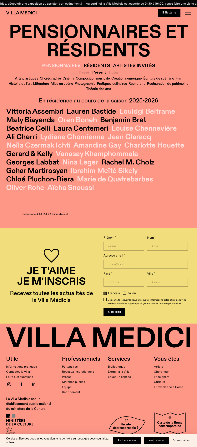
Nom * (151, 238)
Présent (99, 72)
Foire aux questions (19, 377)
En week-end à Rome (168, 387)
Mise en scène (62, 83)
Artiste (158, 367)
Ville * (151, 274)
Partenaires (70, 367)
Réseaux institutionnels (78, 372)
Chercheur (161, 372)
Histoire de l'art (20, 83)
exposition (33, 4)
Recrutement (71, 392)
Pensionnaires (61, 66)
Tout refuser (156, 440)
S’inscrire (114, 312)
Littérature (41, 83)
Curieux (159, 382)
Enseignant (161, 377)
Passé (84, 72)
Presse (67, 377)
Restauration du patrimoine (167, 83)
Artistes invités (134, 66)
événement (70, 4)
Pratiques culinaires (112, 83)
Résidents (97, 66)
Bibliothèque (116, 367)
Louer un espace (119, 377)
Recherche (137, 83)
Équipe (67, 387)
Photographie (85, 83)
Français (114, 293)
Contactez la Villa (18, 372)
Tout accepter (127, 440)
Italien (132, 293)
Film (179, 78)
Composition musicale (93, 78)
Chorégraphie (50, 78)
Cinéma (68, 78)
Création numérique (126, 78)
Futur (114, 72)
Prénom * (110, 238)
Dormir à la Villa (118, 372)
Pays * (108, 274)
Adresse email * (114, 256)
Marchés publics (73, 382)
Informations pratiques (21, 367)
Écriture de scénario (158, 78)
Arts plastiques (26, 78)
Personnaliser (181, 440)
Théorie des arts (98, 89)
